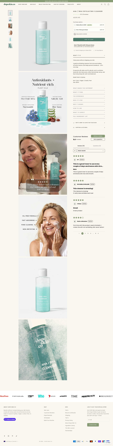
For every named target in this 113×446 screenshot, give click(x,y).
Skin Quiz (33, 4)
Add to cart (89, 39)
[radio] (75, 25)
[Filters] (74, 150)
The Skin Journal (69, 428)
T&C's (66, 418)
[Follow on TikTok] (16, 436)
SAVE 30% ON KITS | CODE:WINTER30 (56, 1)
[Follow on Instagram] (8, 436)
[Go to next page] (98, 233)
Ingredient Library (70, 425)
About (79, 4)
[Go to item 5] (10, 39)
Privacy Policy (69, 420)
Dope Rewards (48, 415)
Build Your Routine (45, 4)
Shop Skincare (22, 4)
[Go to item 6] (10, 45)
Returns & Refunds (70, 413)
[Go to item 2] (10, 19)
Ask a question (98, 139)
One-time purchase (82, 30)
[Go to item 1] (10, 13)
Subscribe (93, 425)
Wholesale (47, 418)
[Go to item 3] (10, 26)
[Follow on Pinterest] (12, 436)
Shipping (67, 415)
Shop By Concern (59, 4)
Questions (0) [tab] (97, 146)
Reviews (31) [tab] (81, 146)
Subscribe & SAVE (84, 25)
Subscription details (81, 34)
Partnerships (68, 430)
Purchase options (77, 22)
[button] (76, 14)
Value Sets (70, 4)
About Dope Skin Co (70, 423)
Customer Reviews (49, 413)
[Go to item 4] (10, 32)
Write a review (98, 136)
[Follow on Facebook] (4, 436)
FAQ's (66, 410)
